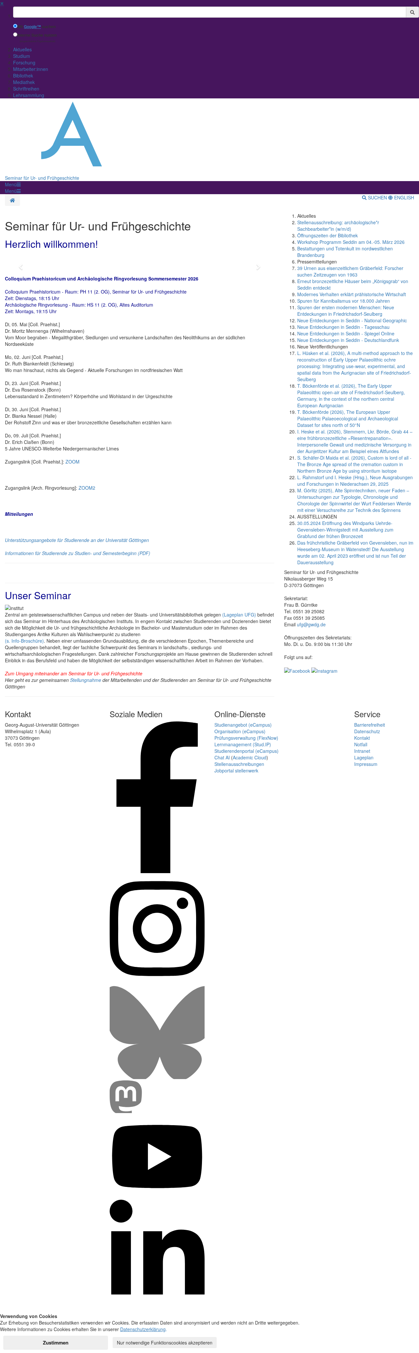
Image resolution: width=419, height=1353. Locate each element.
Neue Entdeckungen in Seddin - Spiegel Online (345, 333)
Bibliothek (23, 75)
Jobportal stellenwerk (236, 770)
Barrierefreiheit (369, 724)
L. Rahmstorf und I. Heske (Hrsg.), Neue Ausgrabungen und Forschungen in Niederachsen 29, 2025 (355, 480)
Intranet (362, 751)
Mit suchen (36, 26)
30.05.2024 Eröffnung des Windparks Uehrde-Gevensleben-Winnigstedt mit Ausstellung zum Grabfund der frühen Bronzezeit (345, 529)
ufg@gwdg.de (311, 624)
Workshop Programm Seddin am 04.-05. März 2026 (351, 242)
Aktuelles (22, 49)
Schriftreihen (26, 88)
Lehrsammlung (28, 95)
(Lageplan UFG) (239, 614)
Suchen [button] (377, 197)
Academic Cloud (249, 757)
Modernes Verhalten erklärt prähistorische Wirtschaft (351, 294)
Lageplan (363, 757)
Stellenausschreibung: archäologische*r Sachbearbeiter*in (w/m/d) (338, 225)
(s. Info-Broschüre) (24, 640)
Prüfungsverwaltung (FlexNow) (246, 738)
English (403, 197)
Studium (21, 56)
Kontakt (362, 738)
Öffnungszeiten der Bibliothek (327, 235)
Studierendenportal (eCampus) (246, 751)
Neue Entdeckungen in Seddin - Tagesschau (343, 327)
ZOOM (72, 461)
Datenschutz (367, 731)
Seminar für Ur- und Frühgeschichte (42, 178)
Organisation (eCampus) (239, 731)
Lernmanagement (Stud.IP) (242, 744)
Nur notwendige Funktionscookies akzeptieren (164, 1342)
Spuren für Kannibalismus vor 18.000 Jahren (343, 300)
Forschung (24, 62)
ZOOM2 (87, 487)
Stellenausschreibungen (239, 764)
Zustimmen (55, 1342)
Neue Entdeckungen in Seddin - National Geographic (352, 320)
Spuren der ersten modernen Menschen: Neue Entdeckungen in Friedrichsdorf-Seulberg (345, 310)
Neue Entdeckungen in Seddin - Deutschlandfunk (348, 340)
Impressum (365, 764)
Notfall (360, 744)
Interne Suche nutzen (37, 35)
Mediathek (24, 82)
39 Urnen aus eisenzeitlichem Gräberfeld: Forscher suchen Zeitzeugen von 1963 (350, 271)
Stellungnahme (85, 680)
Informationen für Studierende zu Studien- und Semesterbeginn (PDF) (77, 553)
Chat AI (222, 757)
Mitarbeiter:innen (30, 69)
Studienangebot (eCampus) (243, 724)
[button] (13, 184)
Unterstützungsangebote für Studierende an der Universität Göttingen (77, 540)
